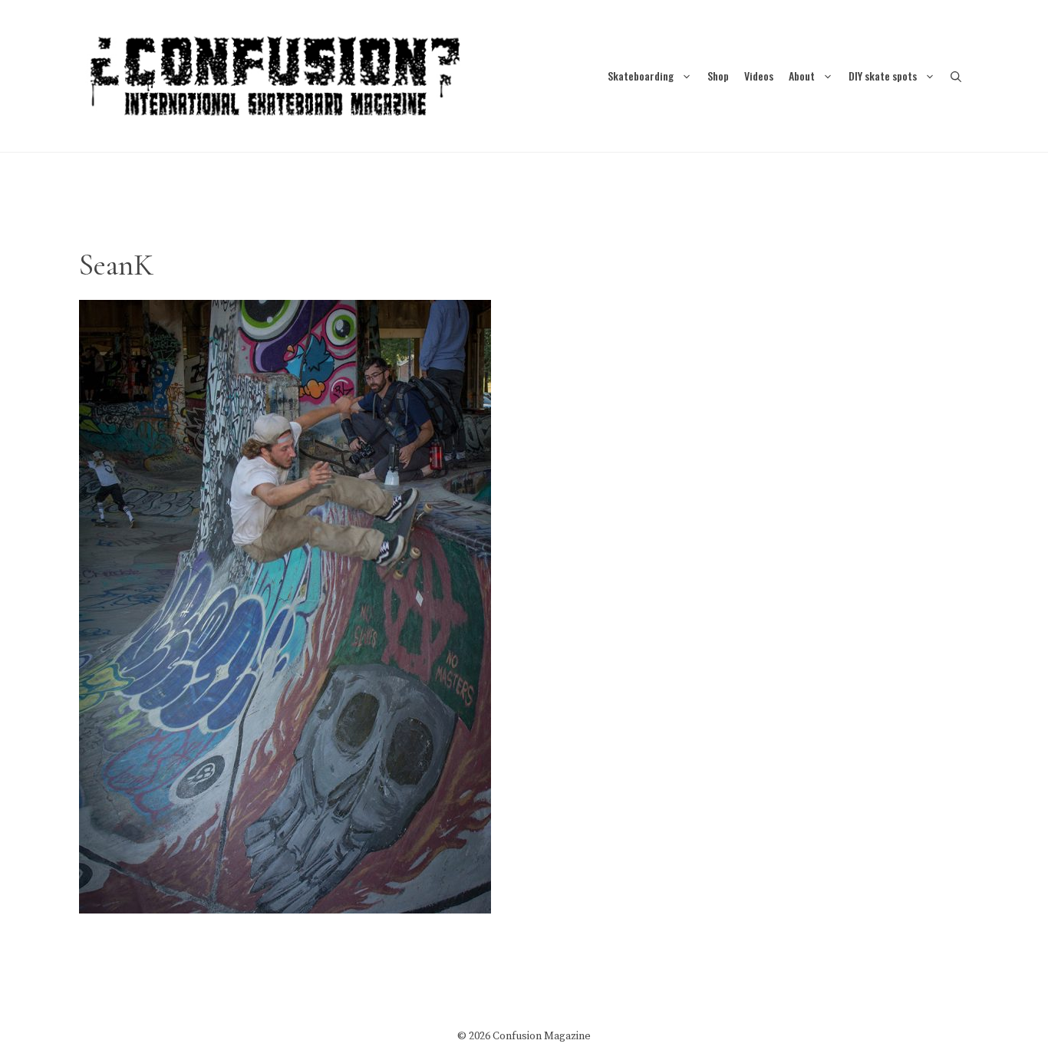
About (802, 75)
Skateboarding (641, 75)
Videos (758, 75)
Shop (718, 75)
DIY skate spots (883, 75)
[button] (956, 75)
